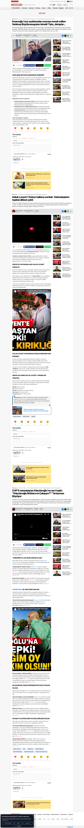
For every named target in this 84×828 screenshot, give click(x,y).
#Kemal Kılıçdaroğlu (17, 751)
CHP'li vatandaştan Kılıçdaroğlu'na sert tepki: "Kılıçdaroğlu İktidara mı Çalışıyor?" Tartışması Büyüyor (66, 48)
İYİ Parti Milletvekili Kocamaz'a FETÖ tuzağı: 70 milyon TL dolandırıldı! (66, 55)
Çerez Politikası (52, 1)
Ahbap (14, 250)
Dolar (59, 4)
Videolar (20, 487)
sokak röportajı (22, 399)
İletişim (65, 1)
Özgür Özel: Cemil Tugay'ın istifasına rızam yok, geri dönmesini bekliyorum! (66, 74)
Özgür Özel (17, 589)
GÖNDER (49, 154)
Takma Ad (14, 136)
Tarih (66, 8)
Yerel (48, 819)
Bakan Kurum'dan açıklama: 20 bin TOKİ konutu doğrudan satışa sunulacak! (66, 269)
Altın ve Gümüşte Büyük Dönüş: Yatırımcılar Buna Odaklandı (66, 93)
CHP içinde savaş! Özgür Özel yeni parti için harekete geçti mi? (66, 275)
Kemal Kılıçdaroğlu (33, 551)
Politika (24, 487)
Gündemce (15, 18)
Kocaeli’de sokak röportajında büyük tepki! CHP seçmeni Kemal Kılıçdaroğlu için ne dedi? (66, 87)
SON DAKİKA (16, 8)
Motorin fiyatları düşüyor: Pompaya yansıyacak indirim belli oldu (66, 100)
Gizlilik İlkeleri (58, 1)
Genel (20, 18)
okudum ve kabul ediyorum (25, 153)
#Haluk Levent (26, 416)
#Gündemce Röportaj (28, 751)
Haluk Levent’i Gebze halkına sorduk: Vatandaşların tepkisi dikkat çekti (66, 42)
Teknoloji (55, 8)
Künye (62, 1)
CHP (46, 549)
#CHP (24, 748)
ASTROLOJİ (39, 814)
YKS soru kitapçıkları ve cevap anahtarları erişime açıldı (66, 80)
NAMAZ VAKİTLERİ (55, 814)
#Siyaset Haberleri (39, 748)
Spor (44, 8)
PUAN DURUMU (63, 814)
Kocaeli (41, 508)
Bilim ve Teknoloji (64, 819)
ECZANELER (70, 814)
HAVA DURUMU (46, 814)
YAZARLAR (34, 814)
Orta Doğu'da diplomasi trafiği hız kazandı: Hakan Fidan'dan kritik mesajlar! (66, 68)
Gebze (41, 509)
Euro (65, 4)
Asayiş (71, 819)
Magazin (61, 8)
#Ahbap (33, 416)
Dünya (38, 8)
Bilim (49, 8)
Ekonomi (31, 8)
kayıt (31, 138)
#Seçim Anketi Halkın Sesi (41, 751)
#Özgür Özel (30, 748)
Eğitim (58, 819)
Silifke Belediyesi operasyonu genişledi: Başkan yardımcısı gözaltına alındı (66, 61)
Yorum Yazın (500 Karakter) (18, 143)
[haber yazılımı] (70, 826)
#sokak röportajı (16, 416)
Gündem (24, 8)
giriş (24, 138)
